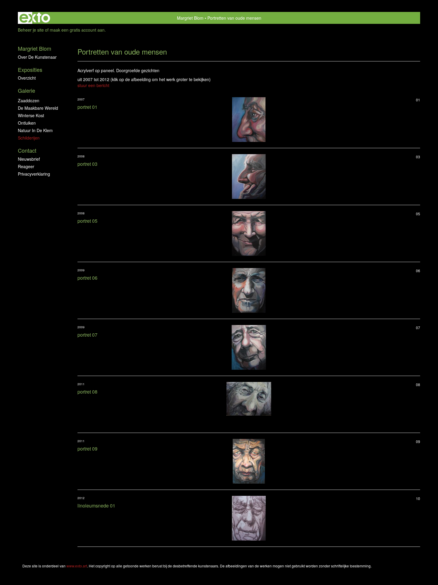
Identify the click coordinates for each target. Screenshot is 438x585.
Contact (27, 150)
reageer (26, 166)
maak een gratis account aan (77, 30)
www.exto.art (76, 565)
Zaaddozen (28, 100)
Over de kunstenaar (37, 57)
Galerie (26, 90)
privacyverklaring (34, 174)
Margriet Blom (190, 18)
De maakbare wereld (38, 108)
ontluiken (27, 123)
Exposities (30, 69)
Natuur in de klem (35, 130)
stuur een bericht (93, 85)
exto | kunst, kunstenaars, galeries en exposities (35, 18)
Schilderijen (29, 138)
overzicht (27, 78)
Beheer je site (31, 30)
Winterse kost (31, 115)
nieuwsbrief (29, 159)
